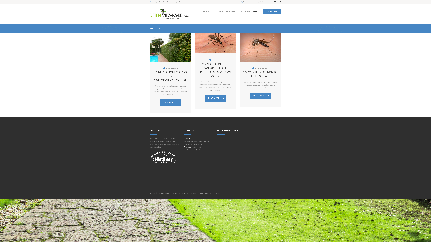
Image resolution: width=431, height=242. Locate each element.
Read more (169, 102)
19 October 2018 (172, 68)
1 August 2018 (217, 60)
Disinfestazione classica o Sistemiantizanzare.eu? (170, 76)
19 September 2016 (261, 68)
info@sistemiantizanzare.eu (203, 150)
